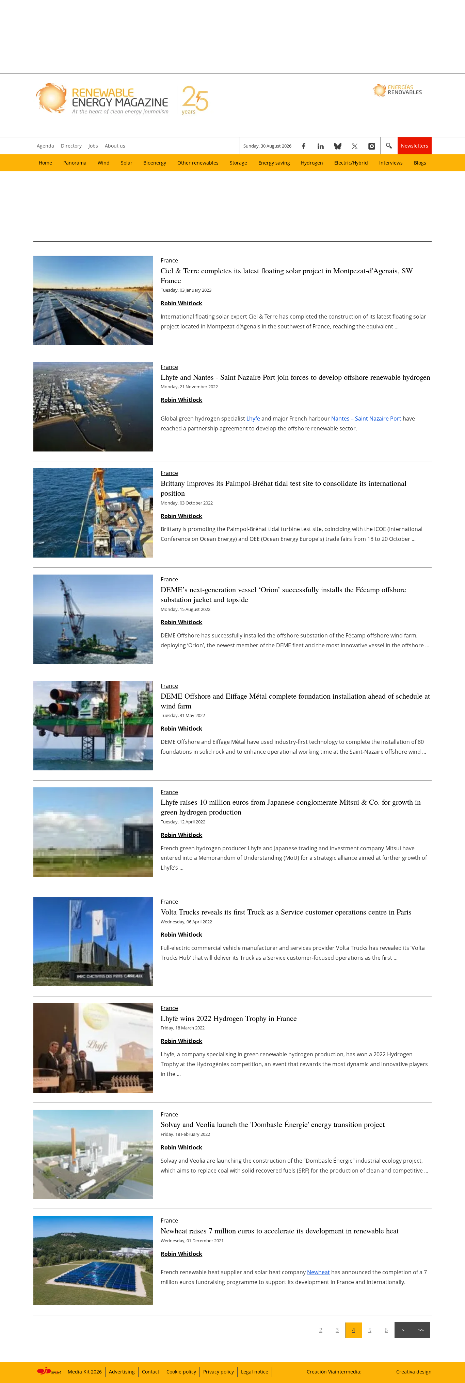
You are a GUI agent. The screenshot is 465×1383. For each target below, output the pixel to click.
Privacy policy (218, 1371)
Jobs (93, 145)
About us (115, 145)
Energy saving (274, 162)
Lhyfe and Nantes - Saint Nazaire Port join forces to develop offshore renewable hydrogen (295, 377)
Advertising (122, 1371)
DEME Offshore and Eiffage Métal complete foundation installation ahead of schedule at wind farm (295, 700)
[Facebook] (303, 145)
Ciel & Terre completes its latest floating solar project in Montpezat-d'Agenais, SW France (287, 275)
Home (45, 162)
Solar (126, 162)
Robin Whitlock (181, 303)
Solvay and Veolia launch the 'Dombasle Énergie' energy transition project (273, 1124)
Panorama (74, 162)
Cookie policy (181, 1371)
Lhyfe (253, 418)
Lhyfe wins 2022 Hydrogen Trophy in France (229, 1018)
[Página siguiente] (403, 1330)
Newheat (318, 1272)
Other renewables (198, 162)
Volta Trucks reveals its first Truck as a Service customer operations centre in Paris (286, 911)
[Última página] (420, 1330)
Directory (71, 145)
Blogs (420, 162)
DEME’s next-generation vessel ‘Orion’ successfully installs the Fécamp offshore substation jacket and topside (283, 594)
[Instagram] (371, 145)
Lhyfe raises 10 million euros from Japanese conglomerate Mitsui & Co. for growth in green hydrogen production (291, 807)
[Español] (398, 90)
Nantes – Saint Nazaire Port (366, 418)
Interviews (391, 162)
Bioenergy (154, 162)
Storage (238, 162)
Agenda (45, 145)
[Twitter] (354, 145)
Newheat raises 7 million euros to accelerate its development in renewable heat (280, 1230)
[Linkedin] (320, 145)
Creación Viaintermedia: (334, 1371)
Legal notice (254, 1371)
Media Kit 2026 (85, 1371)
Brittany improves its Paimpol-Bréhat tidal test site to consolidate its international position (283, 488)
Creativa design (414, 1371)
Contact (150, 1371)
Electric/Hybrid (351, 162)
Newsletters (414, 145)
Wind (104, 162)
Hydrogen (312, 162)
